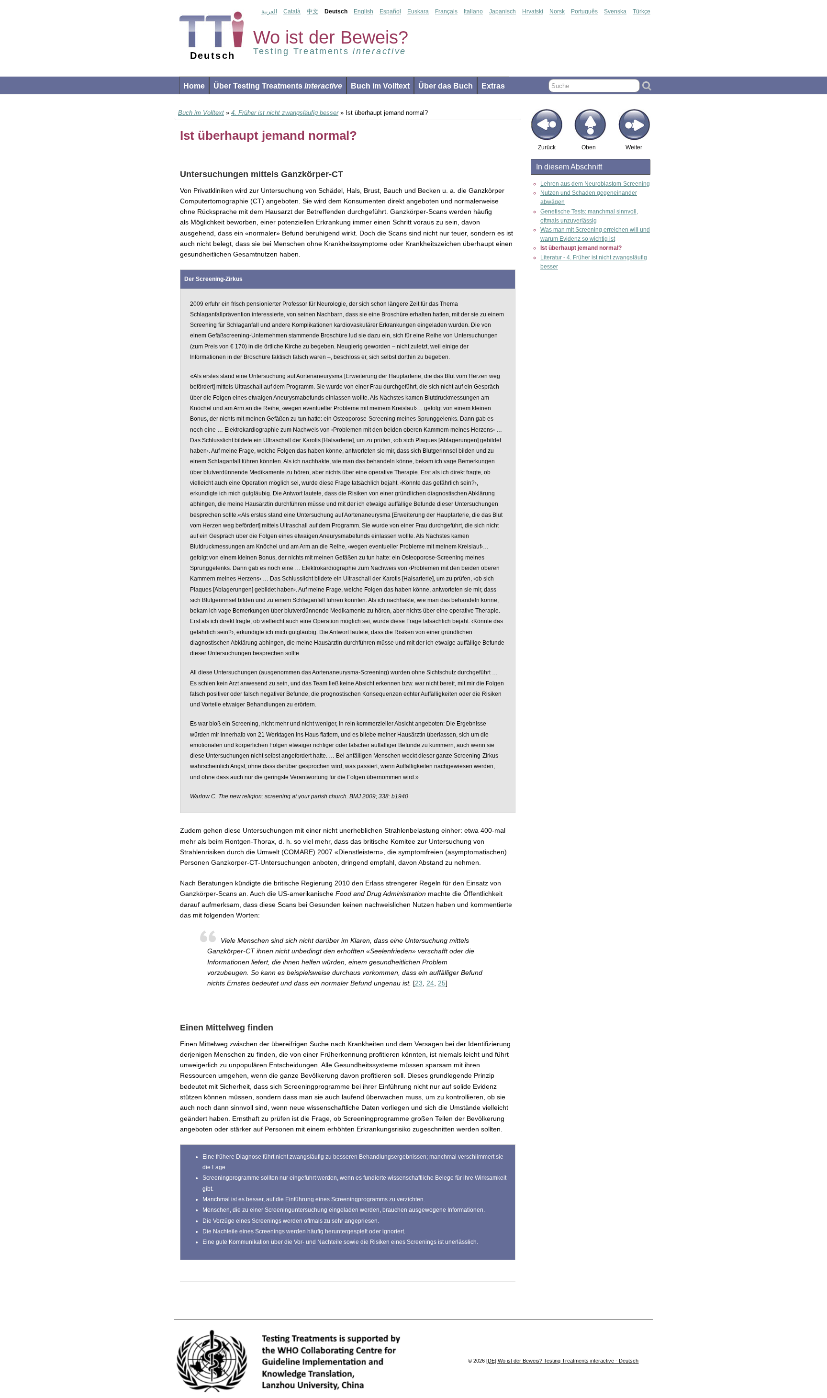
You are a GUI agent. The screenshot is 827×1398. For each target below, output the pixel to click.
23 (419, 983)
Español (390, 11)
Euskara (418, 11)
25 (442, 983)
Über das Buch (445, 86)
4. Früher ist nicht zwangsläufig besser (284, 112)
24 (430, 983)
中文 (312, 11)
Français (446, 11)
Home (194, 86)
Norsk (557, 11)
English (363, 11)
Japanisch (502, 11)
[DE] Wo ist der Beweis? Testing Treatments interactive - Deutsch (562, 1361)
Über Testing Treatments (277, 86)
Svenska (615, 11)
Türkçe (641, 11)
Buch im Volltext (380, 86)
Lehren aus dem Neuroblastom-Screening (595, 183)
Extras (493, 86)
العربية (269, 11)
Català (292, 11)
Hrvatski (532, 11)
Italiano (473, 11)
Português (584, 11)
